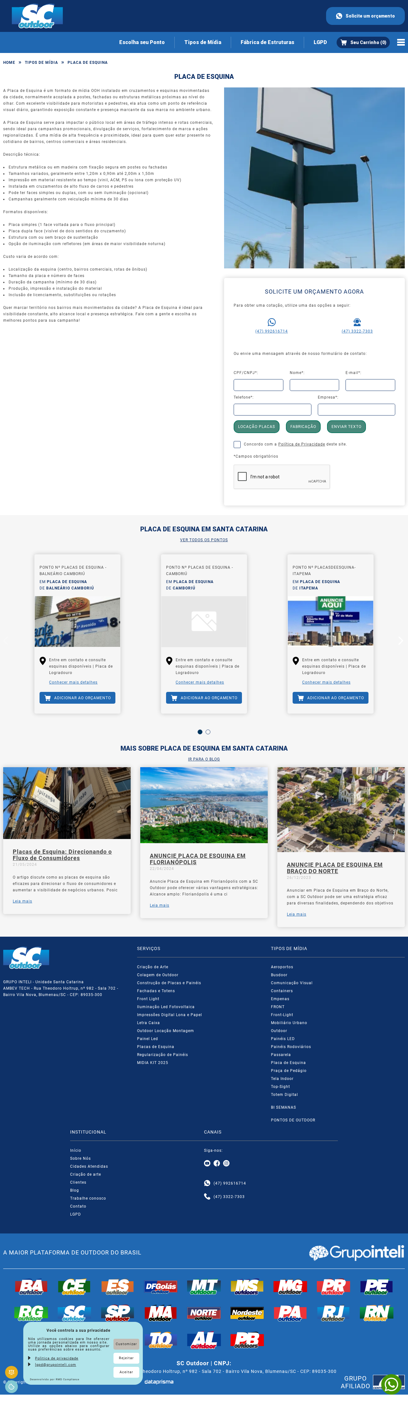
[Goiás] (161, 1286)
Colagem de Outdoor (157, 975)
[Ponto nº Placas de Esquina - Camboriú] (204, 621)
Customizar (126, 1344)
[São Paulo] (118, 1313)
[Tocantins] (161, 1340)
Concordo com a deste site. (295, 444)
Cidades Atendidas (89, 1166)
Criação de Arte (152, 967)
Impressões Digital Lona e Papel (169, 1015)
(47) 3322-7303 (357, 331)
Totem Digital (284, 1094)
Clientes (78, 1182)
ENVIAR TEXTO (346, 426)
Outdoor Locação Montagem (165, 1031)
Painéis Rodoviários (291, 1047)
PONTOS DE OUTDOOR (293, 1120)
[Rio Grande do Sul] (31, 1313)
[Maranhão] (161, 1313)
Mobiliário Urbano (289, 1023)
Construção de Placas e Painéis (169, 983)
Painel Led (147, 1039)
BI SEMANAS (283, 1107)
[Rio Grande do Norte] (377, 1313)
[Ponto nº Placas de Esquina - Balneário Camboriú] (77, 621)
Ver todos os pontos (204, 540)
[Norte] (204, 1313)
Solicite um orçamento (370, 16)
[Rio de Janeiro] (334, 1313)
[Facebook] (217, 1163)
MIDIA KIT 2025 (152, 1062)
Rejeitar (126, 1358)
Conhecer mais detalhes (73, 682)
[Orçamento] (363, 42)
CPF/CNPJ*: (246, 373)
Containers (282, 991)
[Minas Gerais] (290, 1286)
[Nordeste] (247, 1313)
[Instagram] (226, 1163)
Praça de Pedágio (289, 1070)
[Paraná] (334, 1286)
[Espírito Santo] (118, 1286)
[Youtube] (207, 1163)
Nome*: (297, 373)
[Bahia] (31, 1286)
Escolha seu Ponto (142, 42)
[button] (200, 732)
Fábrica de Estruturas (267, 42)
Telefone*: (244, 397)
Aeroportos (282, 967)
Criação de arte (85, 1174)
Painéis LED (283, 1039)
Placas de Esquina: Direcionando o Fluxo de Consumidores (62, 855)
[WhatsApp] (391, 1384)
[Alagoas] (204, 1340)
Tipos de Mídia (202, 42)
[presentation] (6, 642)
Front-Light (282, 1015)
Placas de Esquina (155, 1047)
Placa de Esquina (288, 1062)
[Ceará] (74, 1286)
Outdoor (279, 1031)
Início (75, 1150)
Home (9, 62)
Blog (74, 1190)
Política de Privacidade (301, 444)
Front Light (148, 999)
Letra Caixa (148, 1023)
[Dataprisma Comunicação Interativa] (159, 1382)
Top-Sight (280, 1086)
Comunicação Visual (292, 983)
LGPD (320, 42)
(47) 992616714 (271, 331)
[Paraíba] (247, 1340)
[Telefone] (207, 1196)
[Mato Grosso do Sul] (247, 1286)
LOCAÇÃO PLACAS (256, 426)
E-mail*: (353, 373)
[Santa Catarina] (74, 1313)
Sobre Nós (80, 1158)
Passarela (281, 1055)
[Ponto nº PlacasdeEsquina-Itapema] (330, 621)
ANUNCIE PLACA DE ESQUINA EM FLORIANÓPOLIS (198, 859)
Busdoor (279, 975)
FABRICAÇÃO (303, 426)
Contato (78, 1206)
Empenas (280, 999)
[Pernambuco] (377, 1286)
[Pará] (290, 1313)
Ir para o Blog (204, 759)
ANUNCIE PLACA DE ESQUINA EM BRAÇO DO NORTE (335, 868)
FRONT (278, 1007)
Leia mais (22, 901)
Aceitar (126, 1372)
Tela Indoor (282, 1078)
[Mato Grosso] (204, 1286)
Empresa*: (328, 397)
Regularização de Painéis (162, 1055)
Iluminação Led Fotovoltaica (166, 1007)
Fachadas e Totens (156, 991)
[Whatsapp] (207, 1183)
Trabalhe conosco (88, 1198)
